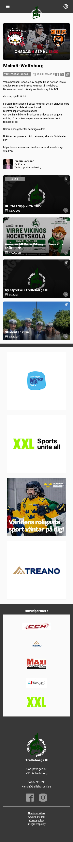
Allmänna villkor (36, 813)
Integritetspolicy (37, 824)
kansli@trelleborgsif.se (36, 786)
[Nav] (8, 6)
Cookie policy (36, 820)
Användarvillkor (36, 816)
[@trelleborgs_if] (43, 798)
